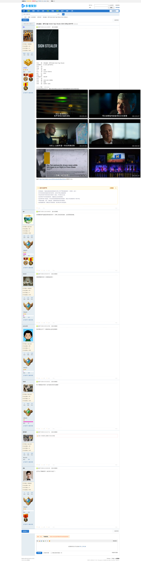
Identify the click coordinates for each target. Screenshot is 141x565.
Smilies (49, 541)
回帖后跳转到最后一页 (57, 552)
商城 (53, 11)
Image (41, 541)
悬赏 (57, 11)
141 (24, 236)
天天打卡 (34, 1)
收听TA (26, 92)
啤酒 (52, 1)
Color (39, 541)
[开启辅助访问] (117, 1)
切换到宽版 (118, 1)
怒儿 (24, 27)
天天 (38, 11)
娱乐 (62, 11)
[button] (77, 188)
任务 (43, 11)
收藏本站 (24, 1)
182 (32, 492)
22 (24, 453)
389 (32, 453)
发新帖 (25, 20)
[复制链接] (75, 24)
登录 (80, 546)
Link (43, 541)
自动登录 (112, 5)
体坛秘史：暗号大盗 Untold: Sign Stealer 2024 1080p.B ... (55, 17)
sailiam (45, 1)
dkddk (24, 381)
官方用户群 (28, 1)
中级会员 (25, 250)
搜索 (58, 14)
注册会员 (25, 418)
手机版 (113, 558)
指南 (33, 11)
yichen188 (25, 326)
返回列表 (117, 20)
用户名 (90, 5)
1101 (28, 53)
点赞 (44, 270)
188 (32, 353)
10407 (29, 71)
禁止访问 (25, 457)
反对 (49, 270)
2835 (24, 53)
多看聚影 (22, 17)
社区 (24, 11)
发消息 (31, 92)
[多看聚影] (30, 5)
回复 (39, 208)
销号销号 (25, 432)
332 (32, 297)
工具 (72, 11)
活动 (48, 11)
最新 (28, 11)
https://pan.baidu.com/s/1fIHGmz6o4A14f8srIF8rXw (52, 179)
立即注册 (117, 7)
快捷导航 (114, 11)
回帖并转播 (46, 552)
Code (47, 541)
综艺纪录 (39, 17)
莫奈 (24, 468)
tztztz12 (24, 273)
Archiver (108, 558)
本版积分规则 (115, 552)
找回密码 (117, 5)
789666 (40, 1)
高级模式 (115, 541)
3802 (28, 403)
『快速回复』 (46, 536)
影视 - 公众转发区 (32, 17)
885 (32, 236)
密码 (90, 7)
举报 (116, 208)
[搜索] (63, 14)
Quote (45, 541)
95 (32, 403)
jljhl (23, 211)
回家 (67, 11)
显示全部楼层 (55, 27)
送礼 (44, 208)
